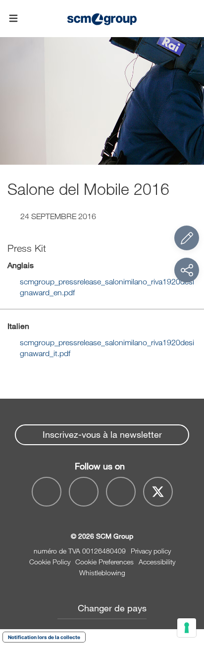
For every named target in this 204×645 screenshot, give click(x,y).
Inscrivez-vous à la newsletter (102, 434)
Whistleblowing (102, 572)
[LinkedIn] (121, 492)
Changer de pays (112, 607)
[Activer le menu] (13, 19)
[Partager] (186, 270)
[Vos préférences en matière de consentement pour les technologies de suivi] (186, 627)
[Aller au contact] (186, 238)
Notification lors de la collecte (44, 637)
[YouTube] (84, 492)
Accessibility (157, 561)
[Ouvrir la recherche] (191, 18)
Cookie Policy (49, 561)
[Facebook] (46, 492)
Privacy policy (151, 551)
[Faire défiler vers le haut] (186, 583)
